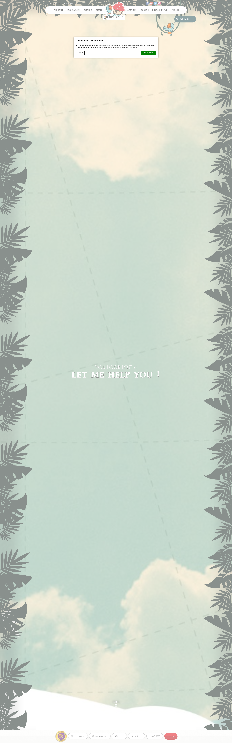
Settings (80, 53)
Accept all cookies (148, 53)
